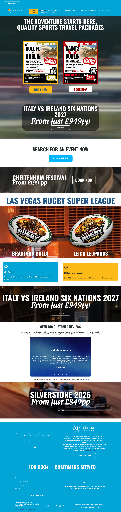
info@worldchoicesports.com (25, 510)
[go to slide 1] (54, 374)
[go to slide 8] (63, 374)
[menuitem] (42, 10)
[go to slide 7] (62, 374)
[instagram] (60, 506)
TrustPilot (86, 379)
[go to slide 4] (58, 374)
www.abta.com (91, 450)
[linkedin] (63, 506)
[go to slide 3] (57, 374)
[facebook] (56, 506)
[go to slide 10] (66, 374)
